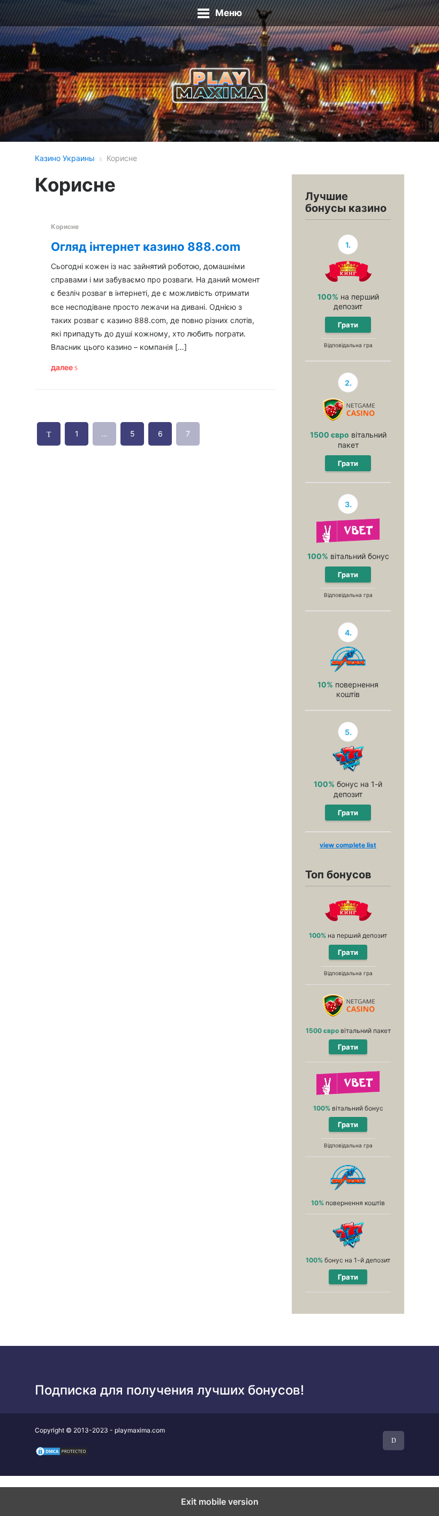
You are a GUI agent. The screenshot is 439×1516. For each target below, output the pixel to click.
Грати (348, 324)
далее (62, 367)
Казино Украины (65, 158)
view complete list (348, 845)
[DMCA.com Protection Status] (61, 1450)
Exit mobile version (220, 1501)
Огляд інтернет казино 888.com (145, 247)
